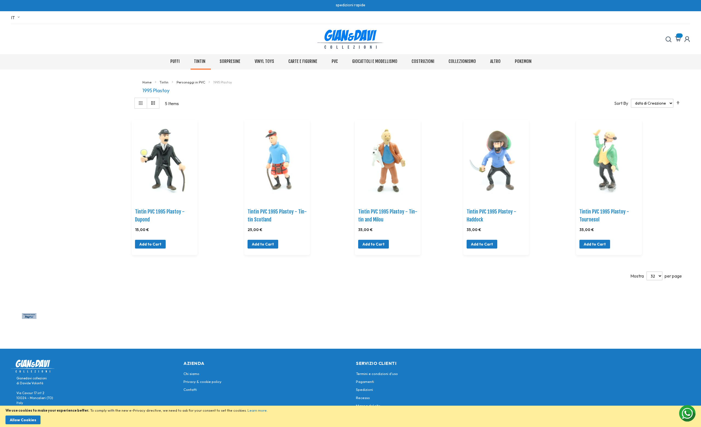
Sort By (621, 103)
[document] (350, 416)
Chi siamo (191, 373)
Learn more (257, 410)
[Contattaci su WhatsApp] (687, 413)
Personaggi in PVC (191, 82)
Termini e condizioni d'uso (377, 373)
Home (147, 82)
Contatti (190, 389)
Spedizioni (364, 389)
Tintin (164, 82)
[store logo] (350, 39)
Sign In (687, 39)
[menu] (350, 62)
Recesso (363, 398)
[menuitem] (176, 61)
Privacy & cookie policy (202, 381)
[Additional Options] (29, 317)
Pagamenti (365, 381)
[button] (16, 17)
